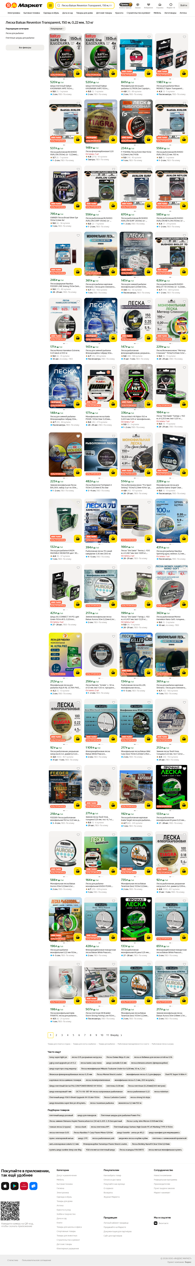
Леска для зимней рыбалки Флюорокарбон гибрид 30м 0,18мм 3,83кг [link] (98, 351)
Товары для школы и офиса (69, 1227)
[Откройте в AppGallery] (24, 1189)
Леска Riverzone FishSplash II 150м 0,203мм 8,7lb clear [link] (99, 486)
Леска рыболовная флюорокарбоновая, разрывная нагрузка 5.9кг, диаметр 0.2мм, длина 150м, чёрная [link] (135, 351)
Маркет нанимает (162, 1192)
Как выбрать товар (112, 1175)
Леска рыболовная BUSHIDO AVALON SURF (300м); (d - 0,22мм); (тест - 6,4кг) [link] (134, 219)
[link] (58, 1057)
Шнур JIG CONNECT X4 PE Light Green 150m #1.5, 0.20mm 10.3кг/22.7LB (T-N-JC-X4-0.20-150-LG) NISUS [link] (64, 618)
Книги (59, 1223)
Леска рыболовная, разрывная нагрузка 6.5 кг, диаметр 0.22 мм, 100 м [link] (64, 752)
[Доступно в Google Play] (15, 1189)
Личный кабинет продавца (116, 1223)
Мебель (60, 1180)
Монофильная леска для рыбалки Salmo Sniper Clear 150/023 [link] (168, 486)
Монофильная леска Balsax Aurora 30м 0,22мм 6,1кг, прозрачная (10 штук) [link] (62, 884)
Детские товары (64, 1244)
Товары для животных (67, 1235)
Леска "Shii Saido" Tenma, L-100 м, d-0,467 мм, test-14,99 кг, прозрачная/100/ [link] (135, 551)
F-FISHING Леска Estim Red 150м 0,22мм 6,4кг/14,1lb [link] (136, 153)
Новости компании (162, 1175)
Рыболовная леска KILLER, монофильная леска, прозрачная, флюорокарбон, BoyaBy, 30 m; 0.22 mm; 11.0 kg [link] (135, 686)
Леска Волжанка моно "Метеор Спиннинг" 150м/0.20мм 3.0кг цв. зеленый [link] (171, 351)
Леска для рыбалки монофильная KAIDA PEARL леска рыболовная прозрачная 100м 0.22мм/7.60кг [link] (100, 884)
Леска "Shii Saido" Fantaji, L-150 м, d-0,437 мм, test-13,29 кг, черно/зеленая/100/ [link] (135, 618)
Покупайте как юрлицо (114, 1184)
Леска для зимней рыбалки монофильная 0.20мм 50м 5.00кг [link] (133, 285)
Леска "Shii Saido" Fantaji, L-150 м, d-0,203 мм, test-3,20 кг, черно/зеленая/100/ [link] (170, 417)
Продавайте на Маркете (115, 1227)
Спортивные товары (66, 1231)
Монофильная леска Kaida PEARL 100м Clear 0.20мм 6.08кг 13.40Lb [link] (98, 417)
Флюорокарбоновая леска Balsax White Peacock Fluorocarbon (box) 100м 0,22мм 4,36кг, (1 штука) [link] (100, 752)
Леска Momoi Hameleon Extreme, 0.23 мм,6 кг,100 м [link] (65, 351)
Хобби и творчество (66, 1214)
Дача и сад (62, 1218)
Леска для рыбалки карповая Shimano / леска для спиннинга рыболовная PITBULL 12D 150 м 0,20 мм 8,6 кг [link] (100, 285)
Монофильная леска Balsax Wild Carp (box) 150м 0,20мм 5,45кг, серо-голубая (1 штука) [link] (135, 752)
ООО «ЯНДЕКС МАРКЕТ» (180, 1258)
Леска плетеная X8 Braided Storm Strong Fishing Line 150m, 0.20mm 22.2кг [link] (100, 1014)
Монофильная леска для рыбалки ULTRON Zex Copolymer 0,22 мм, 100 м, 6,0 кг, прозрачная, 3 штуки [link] (136, 87)
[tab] (14, 13)
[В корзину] (78, 73)
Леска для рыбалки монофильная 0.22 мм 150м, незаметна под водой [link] (63, 951)
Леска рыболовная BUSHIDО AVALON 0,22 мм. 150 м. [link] (169, 153)
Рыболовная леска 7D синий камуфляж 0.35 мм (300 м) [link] (99, 552)
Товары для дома (64, 1201)
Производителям (162, 1184)
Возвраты (108, 1192)
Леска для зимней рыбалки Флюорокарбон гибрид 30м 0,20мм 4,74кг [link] (63, 417)
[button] (57, 28)
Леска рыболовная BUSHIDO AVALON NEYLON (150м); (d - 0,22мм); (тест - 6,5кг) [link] (169, 219)
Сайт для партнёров (113, 1236)
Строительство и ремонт (68, 1240)
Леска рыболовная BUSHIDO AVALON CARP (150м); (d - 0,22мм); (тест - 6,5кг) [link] (99, 219)
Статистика (12, 1260)
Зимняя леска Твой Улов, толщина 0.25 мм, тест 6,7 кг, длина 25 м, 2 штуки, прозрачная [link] (101, 818)
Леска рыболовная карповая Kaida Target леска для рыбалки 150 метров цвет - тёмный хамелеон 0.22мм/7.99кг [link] (135, 818)
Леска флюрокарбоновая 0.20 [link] (100, 151)
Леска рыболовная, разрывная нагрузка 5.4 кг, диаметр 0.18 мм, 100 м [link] (171, 884)
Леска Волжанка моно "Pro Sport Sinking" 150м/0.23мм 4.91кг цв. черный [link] (136, 486)
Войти (183, 5)
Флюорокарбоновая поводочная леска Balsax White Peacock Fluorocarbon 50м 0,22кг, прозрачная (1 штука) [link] (171, 951)
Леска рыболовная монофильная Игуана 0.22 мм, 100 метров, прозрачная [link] (170, 818)
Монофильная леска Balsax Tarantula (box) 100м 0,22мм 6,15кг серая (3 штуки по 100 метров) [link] (134, 884)
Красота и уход (64, 1210)
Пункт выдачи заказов (164, 1188)
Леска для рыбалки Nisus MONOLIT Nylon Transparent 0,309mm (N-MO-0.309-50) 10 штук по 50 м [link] (170, 87)
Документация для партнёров (118, 1231)
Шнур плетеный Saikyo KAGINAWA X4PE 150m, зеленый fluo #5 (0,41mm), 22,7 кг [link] (100, 87)
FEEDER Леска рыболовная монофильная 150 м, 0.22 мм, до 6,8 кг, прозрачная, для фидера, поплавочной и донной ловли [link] (65, 818)
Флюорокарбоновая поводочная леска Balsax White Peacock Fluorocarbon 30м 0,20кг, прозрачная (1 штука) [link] (101, 951)
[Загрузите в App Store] (5, 1189)
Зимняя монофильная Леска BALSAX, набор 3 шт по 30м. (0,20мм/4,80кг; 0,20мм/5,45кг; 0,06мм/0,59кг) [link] (65, 486)
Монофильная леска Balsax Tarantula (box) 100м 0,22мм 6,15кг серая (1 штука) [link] (134, 1014)
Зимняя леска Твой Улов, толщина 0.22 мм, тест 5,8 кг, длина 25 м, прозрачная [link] (169, 752)
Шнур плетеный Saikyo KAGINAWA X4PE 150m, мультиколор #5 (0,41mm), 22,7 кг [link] (64, 87)
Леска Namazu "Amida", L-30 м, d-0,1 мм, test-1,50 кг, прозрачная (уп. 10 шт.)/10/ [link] (101, 686)
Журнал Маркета (111, 1197)
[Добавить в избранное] (78, 37)
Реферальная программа (165, 1180)
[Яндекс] (188, 1262)
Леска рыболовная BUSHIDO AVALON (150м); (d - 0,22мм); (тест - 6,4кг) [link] (63, 153)
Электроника (63, 1192)
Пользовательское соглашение (36, 1260)
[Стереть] (111, 5)
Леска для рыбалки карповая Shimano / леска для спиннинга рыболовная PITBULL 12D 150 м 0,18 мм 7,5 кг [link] (171, 686)
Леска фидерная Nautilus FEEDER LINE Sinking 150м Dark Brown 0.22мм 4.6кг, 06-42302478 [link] (64, 285)
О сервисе (108, 1188)
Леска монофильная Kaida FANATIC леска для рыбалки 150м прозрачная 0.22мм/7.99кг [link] (65, 1014)
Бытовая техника (65, 1184)
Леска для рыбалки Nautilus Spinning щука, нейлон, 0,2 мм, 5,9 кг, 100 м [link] (170, 552)
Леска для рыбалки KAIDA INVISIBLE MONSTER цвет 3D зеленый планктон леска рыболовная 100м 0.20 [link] (63, 551)
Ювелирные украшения (68, 1248)
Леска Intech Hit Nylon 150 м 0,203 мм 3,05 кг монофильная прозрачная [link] (135, 417)
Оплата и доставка (112, 1180)
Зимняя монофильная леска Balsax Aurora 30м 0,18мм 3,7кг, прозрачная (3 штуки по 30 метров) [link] (170, 1014)
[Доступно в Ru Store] (33, 1189)
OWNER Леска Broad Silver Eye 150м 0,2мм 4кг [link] (64, 218)
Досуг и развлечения (67, 1175)
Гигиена (60, 1188)
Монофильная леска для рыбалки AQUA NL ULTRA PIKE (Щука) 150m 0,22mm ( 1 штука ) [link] (65, 686)
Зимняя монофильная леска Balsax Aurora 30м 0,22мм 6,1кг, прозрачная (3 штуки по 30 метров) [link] (100, 618)
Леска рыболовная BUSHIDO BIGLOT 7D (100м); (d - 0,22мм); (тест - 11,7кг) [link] (171, 285)
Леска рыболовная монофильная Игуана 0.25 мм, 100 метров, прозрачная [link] (135, 951)
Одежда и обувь (64, 1197)
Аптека (60, 1205)
